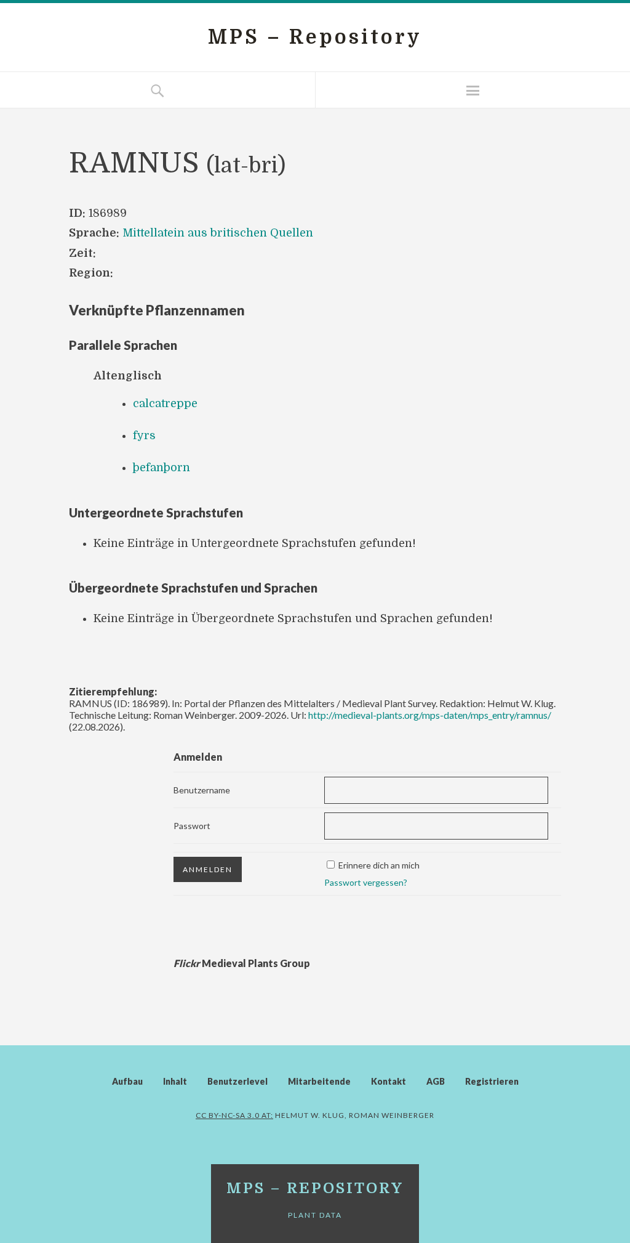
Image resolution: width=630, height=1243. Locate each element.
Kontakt (388, 1081)
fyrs (144, 435)
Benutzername (201, 790)
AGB (435, 1081)
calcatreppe (165, 403)
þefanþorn (161, 467)
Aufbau (127, 1081)
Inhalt (175, 1081)
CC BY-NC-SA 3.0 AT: (234, 1115)
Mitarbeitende (319, 1081)
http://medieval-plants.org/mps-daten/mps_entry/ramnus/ (429, 715)
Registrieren (492, 1081)
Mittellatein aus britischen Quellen (217, 233)
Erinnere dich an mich (379, 865)
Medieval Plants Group (241, 963)
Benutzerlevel (237, 1081)
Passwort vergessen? (365, 882)
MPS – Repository (315, 37)
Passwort (191, 825)
